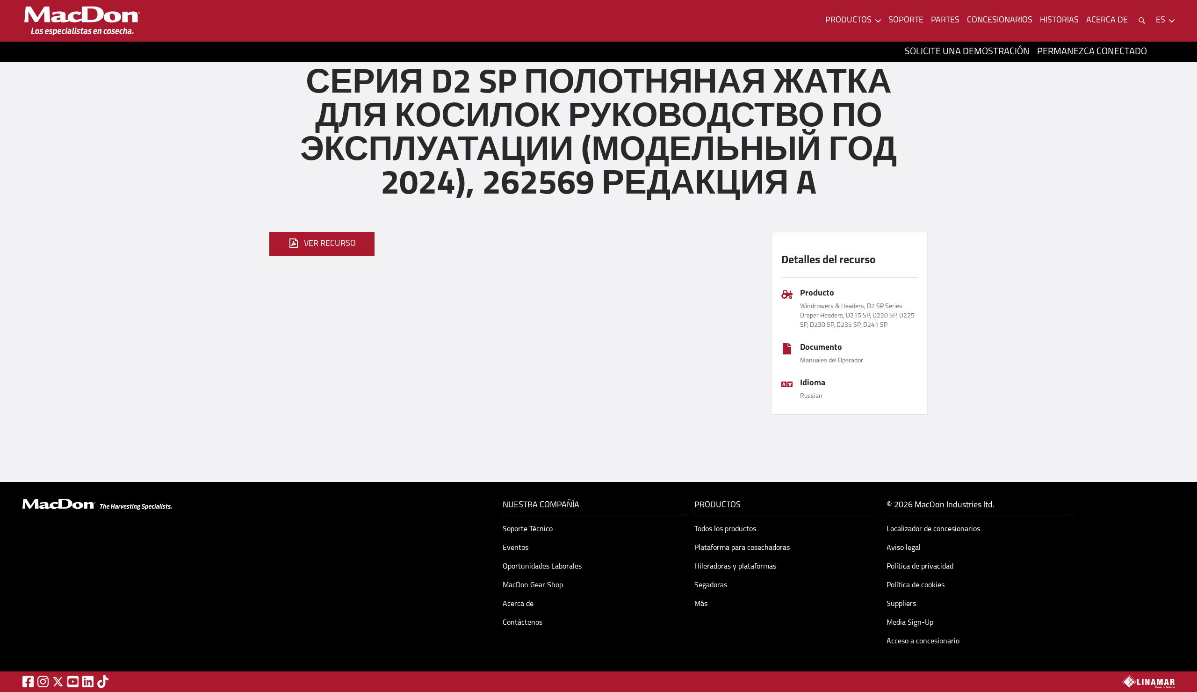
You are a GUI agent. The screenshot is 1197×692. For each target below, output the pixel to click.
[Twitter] (58, 681)
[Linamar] (1148, 681)
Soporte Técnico (528, 529)
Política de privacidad (920, 566)
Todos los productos (725, 529)
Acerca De (1107, 20)
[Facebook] (28, 681)
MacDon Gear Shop (533, 585)
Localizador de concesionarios (933, 529)
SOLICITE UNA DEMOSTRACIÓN (967, 52)
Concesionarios (999, 20)
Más (700, 604)
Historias (1059, 20)
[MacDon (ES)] (82, 21)
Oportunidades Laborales (542, 566)
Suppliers (901, 604)
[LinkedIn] (88, 681)
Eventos (515, 548)
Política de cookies (916, 585)
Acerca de (518, 604)
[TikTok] (102, 681)
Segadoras (710, 585)
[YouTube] (73, 681)
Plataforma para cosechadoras (742, 548)
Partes (945, 20)
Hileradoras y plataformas (735, 566)
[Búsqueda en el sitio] (1141, 20)
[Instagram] (43, 681)
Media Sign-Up (910, 623)
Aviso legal (904, 548)
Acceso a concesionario (923, 641)
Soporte (905, 20)
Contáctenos (522, 623)
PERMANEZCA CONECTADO (1092, 52)
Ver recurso (330, 244)
